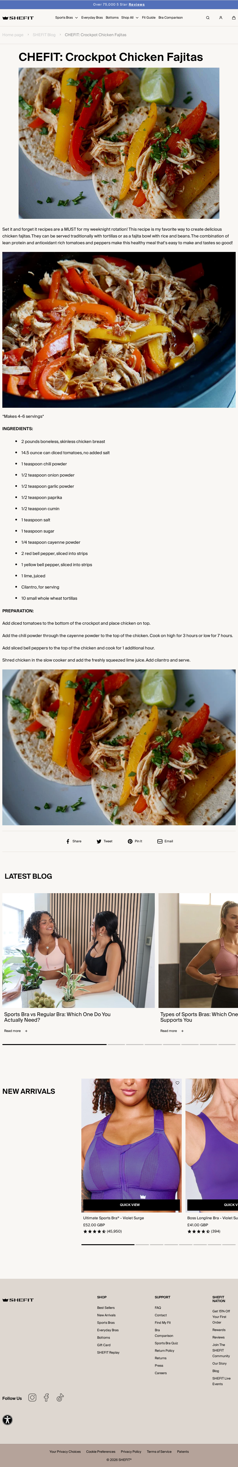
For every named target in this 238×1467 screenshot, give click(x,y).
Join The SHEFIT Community (221, 1350)
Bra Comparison (164, 1333)
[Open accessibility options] (7, 1420)
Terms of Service (159, 1452)
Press (159, 1366)
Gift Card (104, 1345)
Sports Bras (106, 1323)
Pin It (138, 841)
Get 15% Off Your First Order (221, 1317)
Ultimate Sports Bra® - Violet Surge (113, 1218)
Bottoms (103, 1338)
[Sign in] (221, 18)
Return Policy (164, 1351)
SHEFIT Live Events (221, 1381)
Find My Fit (163, 1323)
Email (169, 841)
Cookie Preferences (100, 1452)
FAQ (158, 1308)
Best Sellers (106, 1308)
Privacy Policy (131, 1452)
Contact (161, 1315)
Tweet (108, 841)
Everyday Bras (108, 1330)
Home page (12, 35)
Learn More (144, 4)
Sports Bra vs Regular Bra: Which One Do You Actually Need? (57, 1017)
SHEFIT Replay (108, 1352)
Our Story (219, 1363)
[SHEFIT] (18, 18)
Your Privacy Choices (65, 1452)
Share (77, 841)
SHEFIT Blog (44, 35)
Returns (160, 1358)
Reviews (218, 1337)
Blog (215, 1371)
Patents (183, 1452)
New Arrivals (106, 1315)
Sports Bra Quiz (166, 1343)
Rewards (218, 1330)
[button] (234, 18)
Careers (161, 1373)
